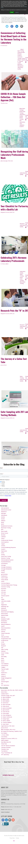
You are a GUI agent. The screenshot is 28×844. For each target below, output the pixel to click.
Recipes (3, 644)
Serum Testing (21, 118)
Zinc (2, 683)
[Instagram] (21, 26)
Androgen (3, 513)
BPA (2, 529)
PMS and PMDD (5, 637)
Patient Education (5, 633)
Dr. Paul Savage (5, 713)
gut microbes (4, 574)
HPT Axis (3, 594)
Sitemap (17, 838)
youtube (13, 820)
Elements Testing (5, 558)
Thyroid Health (20, 62)
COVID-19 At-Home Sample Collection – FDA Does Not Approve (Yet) (13, 97)
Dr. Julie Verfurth (5, 710)
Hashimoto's (4, 576)
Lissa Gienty (4, 736)
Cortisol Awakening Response (8, 547)
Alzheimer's (4, 511)
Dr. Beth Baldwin (5, 701)
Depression (4, 551)
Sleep (2, 658)
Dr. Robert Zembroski (6, 717)
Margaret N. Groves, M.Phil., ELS (7, 212)
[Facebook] (11, 26)
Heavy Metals (4, 579)
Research (20, 64)
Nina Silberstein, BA (6, 742)
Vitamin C (3, 674)
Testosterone (4, 665)
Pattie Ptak (4, 744)
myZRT (3, 626)
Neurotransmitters (5, 628)
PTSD (2, 642)
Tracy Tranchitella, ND (6, 752)
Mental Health (4, 615)
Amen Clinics (4, 692)
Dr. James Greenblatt (6, 708)
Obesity (3, 631)
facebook (3, 820)
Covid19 (20, 55)
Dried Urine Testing (22, 112)
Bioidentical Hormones (6, 526)
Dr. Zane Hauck (5, 724)
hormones (3, 588)
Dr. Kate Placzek (5, 711)
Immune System (5, 595)
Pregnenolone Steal (6, 638)
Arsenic (3, 518)
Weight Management (6, 678)
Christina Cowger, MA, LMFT (8, 695)
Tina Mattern (4, 751)
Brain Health (4, 531)
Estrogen (3, 565)
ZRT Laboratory (22, 121)
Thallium (3, 667)
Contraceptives (5, 542)
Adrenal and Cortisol (6, 510)
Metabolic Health (5, 619)
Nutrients (3, 629)
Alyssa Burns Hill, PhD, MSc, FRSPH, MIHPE (12, 690)
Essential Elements (6, 561)
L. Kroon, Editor (5, 735)
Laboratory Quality (20, 68)
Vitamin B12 (4, 672)
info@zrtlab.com (8, 775)
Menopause (20, 66)
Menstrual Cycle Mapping (7, 611)
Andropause (4, 515)
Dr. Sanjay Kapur (5, 718)
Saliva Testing (22, 275)
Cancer (3, 538)
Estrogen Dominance (6, 567)
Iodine (2, 599)
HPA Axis (3, 590)
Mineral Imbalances (6, 624)
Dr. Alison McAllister (6, 697)
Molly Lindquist (4, 740)
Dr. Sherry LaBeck (4, 263)
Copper (3, 544)
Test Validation (22, 124)
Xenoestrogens (5, 681)
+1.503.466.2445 (17, 807)
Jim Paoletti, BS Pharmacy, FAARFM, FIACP (11, 731)
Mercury (3, 617)
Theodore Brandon (6, 747)
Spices (2, 660)
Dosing (3, 554)
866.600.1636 (8, 807)
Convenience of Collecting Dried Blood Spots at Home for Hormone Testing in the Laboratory (13, 37)
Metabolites (4, 620)
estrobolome (4, 563)
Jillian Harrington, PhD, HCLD (7, 161)
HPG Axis (3, 592)
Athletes (3, 520)
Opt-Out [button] (16, 12)
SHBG (2, 654)
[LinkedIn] (16, 26)
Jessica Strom (4, 365)
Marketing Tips (5, 606)
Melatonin (3, 608)
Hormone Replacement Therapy (9, 585)
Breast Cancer (4, 533)
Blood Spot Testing (21, 50)
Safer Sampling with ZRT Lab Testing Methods (14, 413)
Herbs (2, 581)
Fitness (3, 572)
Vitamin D (3, 676)
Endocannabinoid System (7, 560)
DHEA (2, 552)
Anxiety (3, 517)
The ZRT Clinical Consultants (8, 745)
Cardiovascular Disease (21, 53)
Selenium (3, 651)
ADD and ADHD (5, 508)
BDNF (2, 522)
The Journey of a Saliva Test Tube (14, 360)
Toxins (2, 671)
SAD (2, 647)
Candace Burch (4, 693)
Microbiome (4, 622)
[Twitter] (7, 26)
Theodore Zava (4, 103)
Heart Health (4, 578)
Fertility (3, 570)
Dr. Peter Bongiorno (6, 715)
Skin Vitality (4, 656)
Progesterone (4, 640)
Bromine (3, 535)
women (3, 679)
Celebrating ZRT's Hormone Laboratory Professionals (13, 259)
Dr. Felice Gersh (5, 706)
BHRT (2, 524)
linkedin (6, 820)
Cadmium (3, 536)
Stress (2, 662)
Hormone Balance (5, 583)
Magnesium (4, 604)
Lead (2, 603)
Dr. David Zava (4, 45)
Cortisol (3, 545)
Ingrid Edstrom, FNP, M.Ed (7, 726)
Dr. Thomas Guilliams (6, 722)
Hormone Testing (20, 57)
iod (2, 597)
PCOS (2, 635)
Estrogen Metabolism (6, 569)
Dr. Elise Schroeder (6, 704)
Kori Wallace (4, 733)
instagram (9, 820)
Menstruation (4, 613)
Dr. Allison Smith (5, 699)
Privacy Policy (12, 838)
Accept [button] (11, 12)
